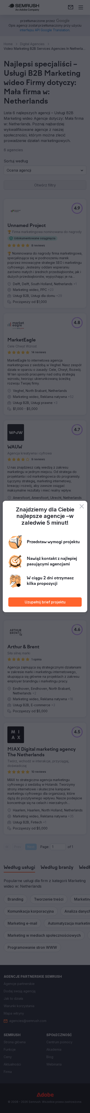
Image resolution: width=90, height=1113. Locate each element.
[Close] (81, 506)
